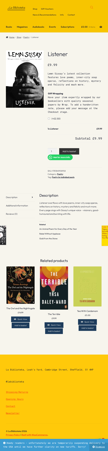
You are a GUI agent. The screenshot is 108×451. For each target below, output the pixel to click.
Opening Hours (14, 399)
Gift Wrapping (55, 93)
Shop (35, 9)
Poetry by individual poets (63, 177)
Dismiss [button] (100, 446)
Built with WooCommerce (35, 434)
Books (9, 26)
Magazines (22, 26)
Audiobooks (38, 26)
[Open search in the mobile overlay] (91, 7)
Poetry (26, 37)
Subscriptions (67, 26)
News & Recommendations (44, 15)
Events (52, 26)
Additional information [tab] (17, 205)
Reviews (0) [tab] (11, 213)
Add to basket (69, 151)
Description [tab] (11, 197)
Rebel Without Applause (49, 233)
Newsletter (13, 413)
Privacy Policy (13, 434)
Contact (71, 15)
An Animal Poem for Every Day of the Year (58, 229)
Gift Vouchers (47, 9)
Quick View (22, 319)
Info (62, 15)
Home (11, 37)
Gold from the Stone (48, 238)
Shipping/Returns (17, 392)
